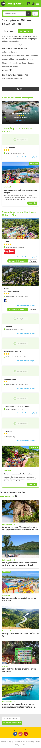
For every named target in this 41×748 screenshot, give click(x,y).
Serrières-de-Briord (10, 66)
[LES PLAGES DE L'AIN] (20, 275)
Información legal (6, 741)
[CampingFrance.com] (20, 3)
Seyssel (31, 63)
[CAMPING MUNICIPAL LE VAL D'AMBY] (20, 398)
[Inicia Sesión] (34, 3)
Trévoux (30, 59)
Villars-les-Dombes (9, 52)
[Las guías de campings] (29, 3)
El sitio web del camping (17, 261)
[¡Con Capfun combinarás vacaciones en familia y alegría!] (20, 172)
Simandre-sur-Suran (18, 63)
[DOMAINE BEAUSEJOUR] (20, 343)
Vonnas (5, 59)
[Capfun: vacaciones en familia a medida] (20, 456)
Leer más (32, 203)
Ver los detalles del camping (26, 157)
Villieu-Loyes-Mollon (17, 59)
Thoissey (5, 63)
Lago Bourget (7, 78)
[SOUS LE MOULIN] (20, 371)
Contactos (37, 741)
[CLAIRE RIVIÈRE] (20, 139)
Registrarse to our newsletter (12, 723)
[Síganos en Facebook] (15, 734)
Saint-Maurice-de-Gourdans (13, 55)
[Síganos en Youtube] (26, 734)
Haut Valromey (32, 55)
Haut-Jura (18, 78)
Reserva (33, 261)
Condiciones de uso (19, 741)
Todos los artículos (7, 496)
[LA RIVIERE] (20, 319)
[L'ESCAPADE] (20, 423)
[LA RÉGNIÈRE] (20, 228)
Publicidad (29, 741)
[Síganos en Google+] (20, 734)
